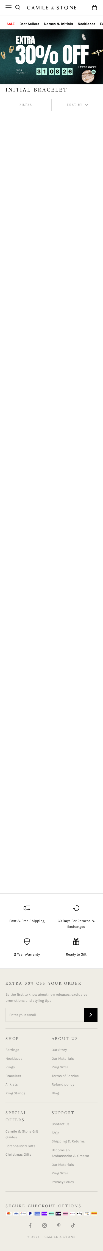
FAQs (55, 1133)
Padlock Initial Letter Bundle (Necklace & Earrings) (26, 847)
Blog (55, 1093)
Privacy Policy (63, 1182)
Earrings (12, 1050)
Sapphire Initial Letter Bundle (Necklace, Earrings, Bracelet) (74, 850)
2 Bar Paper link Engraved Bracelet (71, 382)
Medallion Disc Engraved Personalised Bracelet (75, 588)
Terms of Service (65, 1076)
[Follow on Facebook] (30, 1225)
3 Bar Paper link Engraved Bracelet (71, 486)
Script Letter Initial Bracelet (24, 584)
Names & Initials (58, 24)
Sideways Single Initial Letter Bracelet (76, 185)
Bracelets (13, 1076)
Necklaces (86, 24)
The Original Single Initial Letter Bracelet (76, 284)
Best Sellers (29, 24)
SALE (11, 24)
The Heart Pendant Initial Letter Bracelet (76, 746)
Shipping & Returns (68, 1141)
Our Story (59, 1050)
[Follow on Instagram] (44, 1225)
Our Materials (63, 1058)
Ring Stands (15, 1093)
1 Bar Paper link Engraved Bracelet (22, 746)
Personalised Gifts (20, 1146)
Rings (10, 1067)
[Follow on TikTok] (73, 1225)
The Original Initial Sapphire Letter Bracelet (24, 385)
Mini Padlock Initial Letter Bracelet (25, 486)
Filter (26, 104)
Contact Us (60, 1124)
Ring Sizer (60, 1067)
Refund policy (63, 1084)
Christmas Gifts (18, 1154)
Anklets (11, 1084)
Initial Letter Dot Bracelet (22, 284)
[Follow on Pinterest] (59, 1225)
